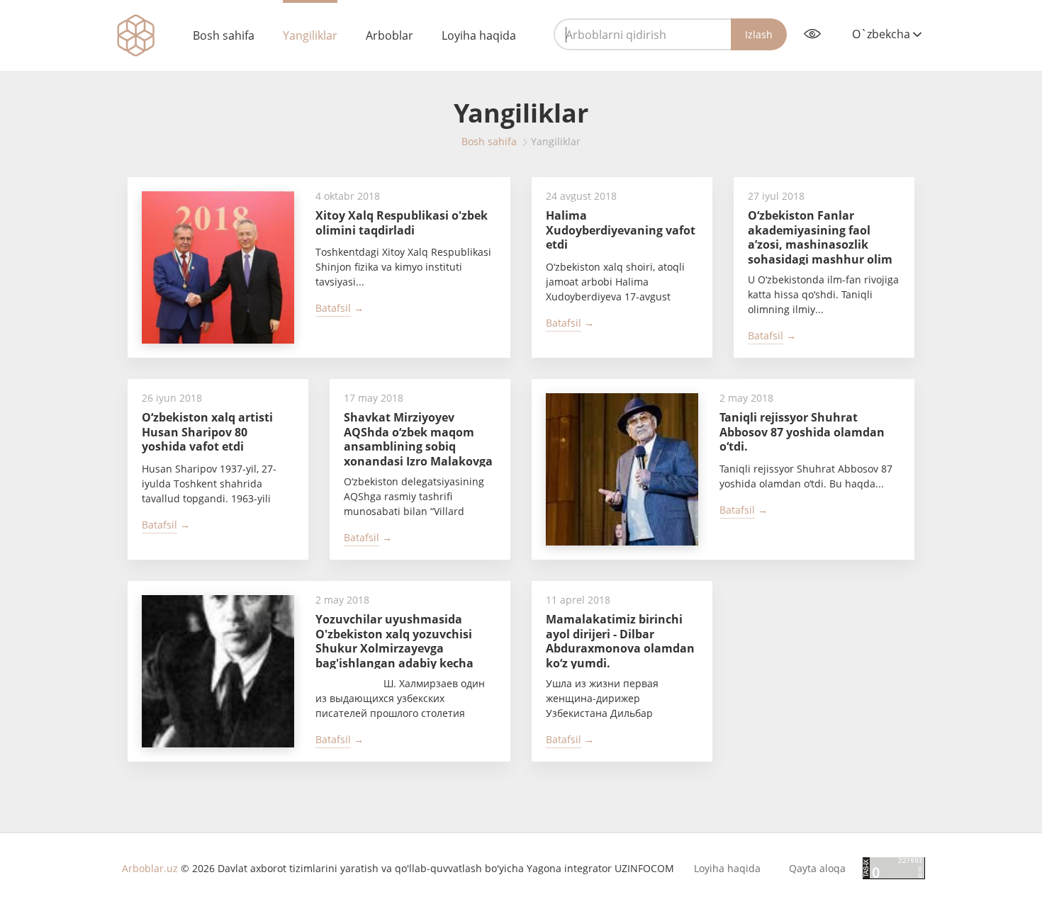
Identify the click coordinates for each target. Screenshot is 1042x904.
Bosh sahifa (223, 35)
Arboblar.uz (150, 868)
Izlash (759, 34)
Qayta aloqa (817, 869)
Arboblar (389, 35)
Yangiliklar (310, 35)
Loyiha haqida (479, 35)
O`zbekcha (882, 34)
